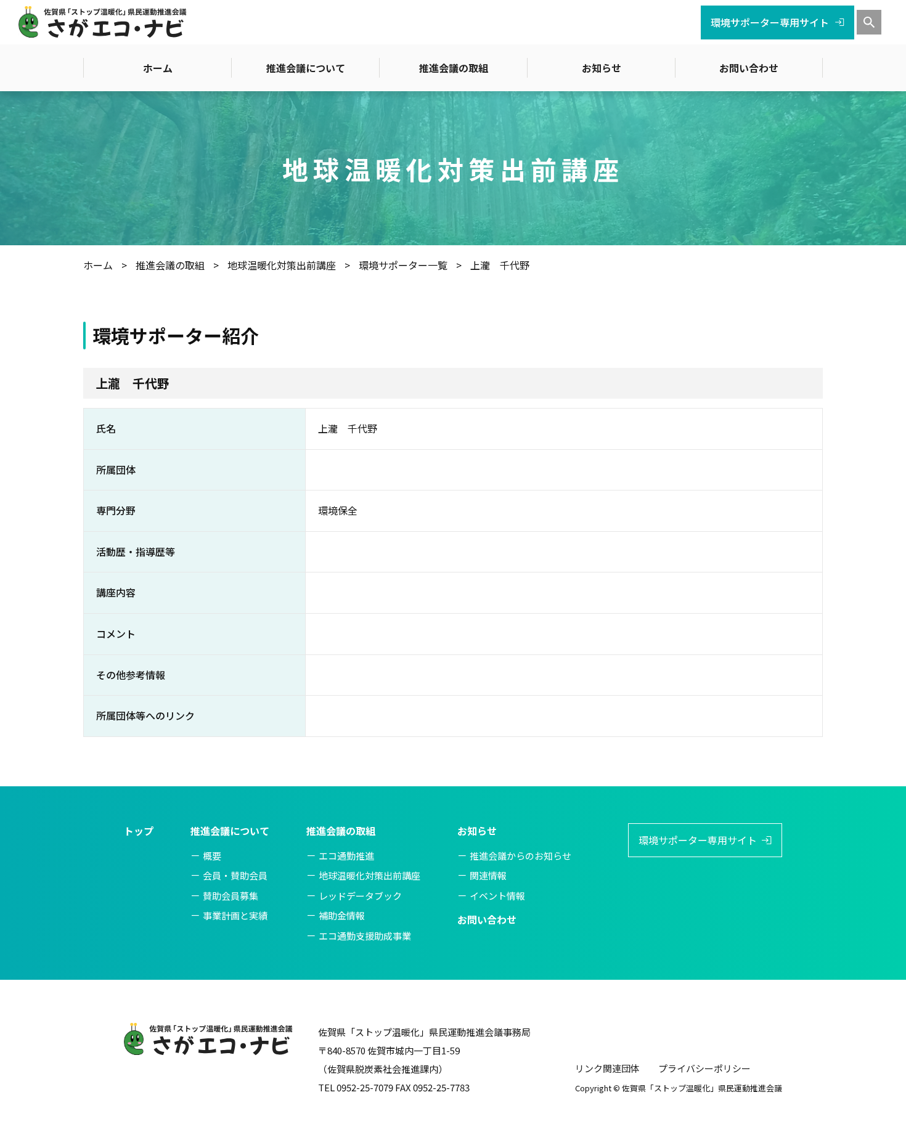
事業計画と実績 (235, 915)
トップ (138, 830)
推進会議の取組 (453, 67)
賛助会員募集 (230, 895)
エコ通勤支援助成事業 (365, 935)
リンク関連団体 (607, 1068)
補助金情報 (342, 915)
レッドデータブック (360, 895)
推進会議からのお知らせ (520, 855)
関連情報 (488, 875)
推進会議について (305, 67)
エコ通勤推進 (346, 855)
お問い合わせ (748, 67)
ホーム (158, 67)
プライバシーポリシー (704, 1068)
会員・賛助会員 (235, 875)
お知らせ (601, 67)
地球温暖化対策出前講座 (369, 875)
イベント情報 (497, 895)
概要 (212, 855)
